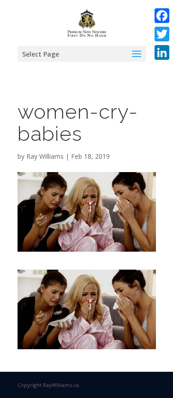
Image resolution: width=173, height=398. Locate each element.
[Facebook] (162, 15)
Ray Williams (45, 156)
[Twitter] (162, 34)
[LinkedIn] (162, 52)
